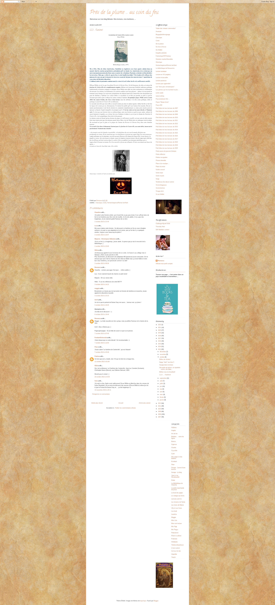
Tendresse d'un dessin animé (165, 182)
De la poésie (159, 44)
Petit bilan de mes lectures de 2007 (167, 108)
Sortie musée (160, 176)
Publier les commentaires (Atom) (125, 408)
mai (161, 389)
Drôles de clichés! (164, 359)
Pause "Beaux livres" (162, 102)
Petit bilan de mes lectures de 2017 (167, 139)
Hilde (96, 250)
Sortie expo (159, 173)
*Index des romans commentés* (166, 28)
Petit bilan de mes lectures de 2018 (167, 142)
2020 (159, 330)
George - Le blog (176, 472)
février (162, 397)
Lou (96, 225)
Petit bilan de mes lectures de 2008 (167, 111)
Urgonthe (174, 554)
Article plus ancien (144, 403)
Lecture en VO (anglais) (163, 74)
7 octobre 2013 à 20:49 (102, 352)
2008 (159, 414)
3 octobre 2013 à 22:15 (102, 295)
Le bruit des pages (177, 493)
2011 (159, 406)
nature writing (160, 96)
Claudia (173, 447)
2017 (159, 338)
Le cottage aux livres (177, 496)
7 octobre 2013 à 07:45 (102, 333)
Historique (159, 62)
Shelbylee (174, 542)
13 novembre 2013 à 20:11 (103, 390)
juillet (161, 383)
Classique (99, 202)
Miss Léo (174, 520)
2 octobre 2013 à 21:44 (102, 221)
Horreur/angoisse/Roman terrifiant (117, 202)
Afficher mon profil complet (164, 263)
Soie (96, 381)
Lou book (174, 511)
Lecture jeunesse (161, 80)
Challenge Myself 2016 (163, 223)
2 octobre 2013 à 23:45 (102, 246)
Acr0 (96, 300)
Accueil (120, 403)
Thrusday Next (160, 226)
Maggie (173, 517)
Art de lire (174, 433)
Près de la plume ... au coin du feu (124, 12)
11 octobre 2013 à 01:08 (102, 361)
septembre (163, 378)
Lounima (174, 514)
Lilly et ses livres (176, 508)
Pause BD (159, 105)
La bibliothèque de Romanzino (165, 68)
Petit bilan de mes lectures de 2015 (167, 133)
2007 (159, 417)
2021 (159, 327)
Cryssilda (174, 450)
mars (161, 394)
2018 (159, 335)
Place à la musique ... (162, 163)
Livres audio (159, 93)
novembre (163, 354)
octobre (162, 357)
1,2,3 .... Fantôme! (165, 375)
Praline (97, 356)
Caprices (174, 444)
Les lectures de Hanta (178, 502)
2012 (159, 403)
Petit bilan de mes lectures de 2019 (167, 145)
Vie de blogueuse (161, 185)
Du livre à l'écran (161, 47)
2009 (159, 411)
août (161, 381)
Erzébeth (174, 461)
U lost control (175, 548)
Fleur (96, 347)
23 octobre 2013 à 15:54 (102, 377)
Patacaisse (174, 532)
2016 (159, 341)
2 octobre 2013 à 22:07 (102, 235)
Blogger (156, 601)
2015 (159, 344)
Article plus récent (97, 403)
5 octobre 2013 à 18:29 (102, 305)
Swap (157, 179)
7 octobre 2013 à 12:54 (102, 343)
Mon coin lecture (176, 523)
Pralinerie (174, 539)
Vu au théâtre (160, 194)
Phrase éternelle (161, 160)
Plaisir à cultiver (176, 535)
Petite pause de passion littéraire (166, 151)
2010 (159, 409)
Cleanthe (97, 212)
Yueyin (173, 557)
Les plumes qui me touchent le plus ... (168, 90)
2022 (159, 324)
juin (161, 386)
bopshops (143, 601)
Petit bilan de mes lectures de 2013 (167, 126)
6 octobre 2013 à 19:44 (102, 314)
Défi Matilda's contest (162, 229)
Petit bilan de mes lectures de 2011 (167, 120)
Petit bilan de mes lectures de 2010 (167, 117)
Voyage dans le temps (166, 365)
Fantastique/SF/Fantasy (163, 56)
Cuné (173, 453)
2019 (159, 333)
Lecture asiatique (161, 71)
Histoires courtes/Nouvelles (164, 59)
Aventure (158, 31)
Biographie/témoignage (163, 34)
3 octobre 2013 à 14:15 (102, 284)
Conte (104, 202)
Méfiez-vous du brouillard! (167, 372)
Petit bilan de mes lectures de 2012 (167, 123)
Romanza (98, 267)
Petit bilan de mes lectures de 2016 (167, 136)
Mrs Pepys (174, 529)
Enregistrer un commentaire (101, 394)
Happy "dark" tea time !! (166, 362)
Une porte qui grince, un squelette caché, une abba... (169, 368)
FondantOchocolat (101, 337)
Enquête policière (161, 53)
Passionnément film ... (163, 99)
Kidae (173, 480)
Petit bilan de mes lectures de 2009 (167, 114)
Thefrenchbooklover (177, 545)
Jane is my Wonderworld (175, 476)
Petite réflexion (160, 154)
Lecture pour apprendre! (163, 83)
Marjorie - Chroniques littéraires (105, 239)
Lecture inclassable (162, 77)
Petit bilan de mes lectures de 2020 (167, 148)
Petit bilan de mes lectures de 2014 (167, 129)
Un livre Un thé (176, 551)
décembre (163, 351)
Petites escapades (161, 157)
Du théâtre (159, 50)
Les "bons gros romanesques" (165, 87)
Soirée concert (160, 169)
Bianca (173, 441)
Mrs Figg (174, 526)
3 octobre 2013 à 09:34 (102, 263)
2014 (159, 346)
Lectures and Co (176, 499)
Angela (173, 430)
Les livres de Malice (177, 505)
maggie (97, 288)
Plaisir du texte (160, 166)
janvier (162, 400)
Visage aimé (159, 191)
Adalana (173, 427)
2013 (159, 349)
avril (161, 391)
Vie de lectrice (160, 188)
